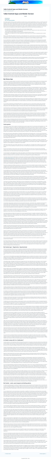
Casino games (7, 19)
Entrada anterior (8, 453)
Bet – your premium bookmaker (10, 20)
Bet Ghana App (7, 18)
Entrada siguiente (43, 453)
